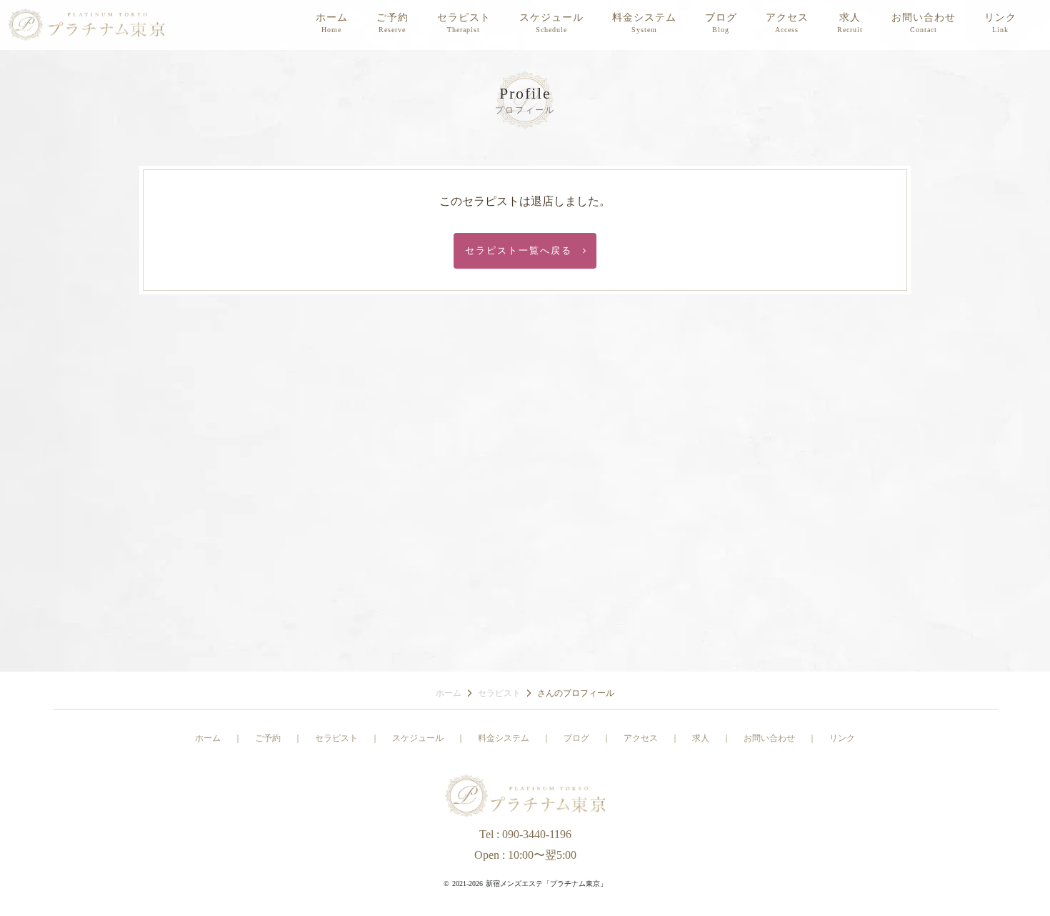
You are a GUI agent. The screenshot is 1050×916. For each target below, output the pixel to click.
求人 (850, 17)
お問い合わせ (923, 17)
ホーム (332, 17)
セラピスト (464, 17)
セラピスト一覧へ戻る (524, 250)
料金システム (644, 17)
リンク (1000, 17)
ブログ (721, 17)
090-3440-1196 (536, 834)
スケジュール (551, 17)
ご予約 (392, 17)
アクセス (787, 17)
